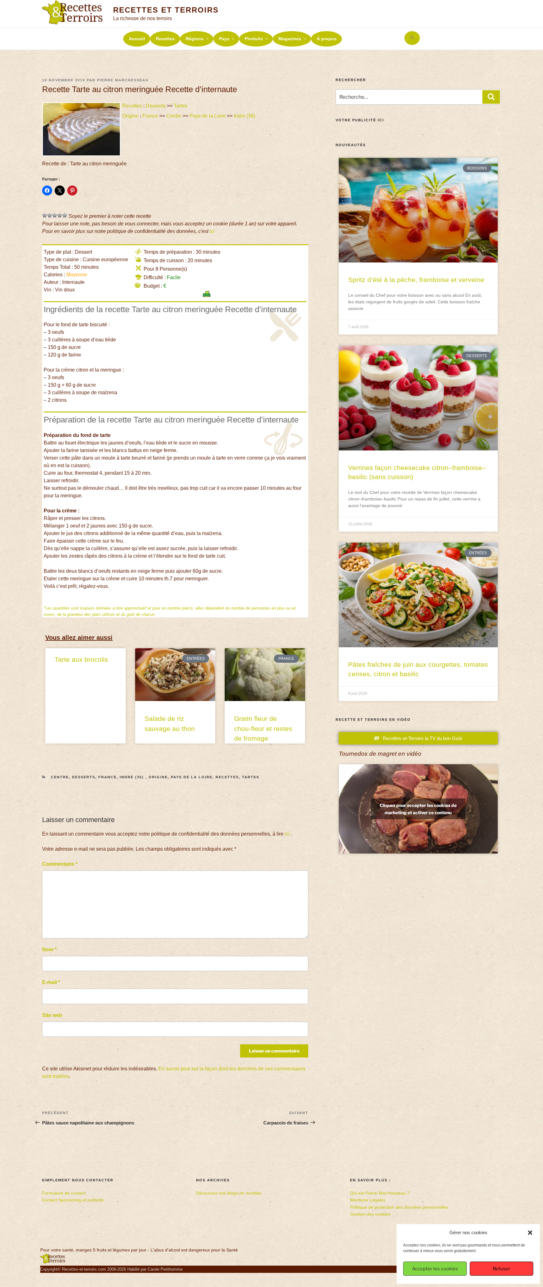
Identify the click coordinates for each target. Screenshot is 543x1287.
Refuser (501, 1269)
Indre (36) (245, 116)
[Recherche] (491, 96)
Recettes (165, 38)
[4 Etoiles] (59, 215)
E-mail (51, 982)
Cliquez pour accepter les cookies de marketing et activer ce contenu (418, 809)
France (150, 116)
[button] (530, 1232)
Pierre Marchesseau (123, 80)
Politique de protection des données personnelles (399, 1207)
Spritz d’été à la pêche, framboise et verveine (416, 279)
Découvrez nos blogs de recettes (228, 1193)
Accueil (137, 38)
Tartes (180, 105)
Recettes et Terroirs (165, 10)
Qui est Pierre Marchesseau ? (379, 1193)
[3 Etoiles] (54, 215)
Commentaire (59, 864)
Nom (49, 949)
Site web (52, 1015)
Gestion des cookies (370, 1214)
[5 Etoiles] (64, 215)
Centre (173, 116)
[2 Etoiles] (49, 215)
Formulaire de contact (63, 1193)
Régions (195, 38)
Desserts (156, 105)
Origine (130, 116)
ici (212, 231)
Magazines (289, 38)
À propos (327, 38)
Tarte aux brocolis (81, 659)
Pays (224, 38)
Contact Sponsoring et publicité (73, 1199)
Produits (254, 38)
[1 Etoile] (44, 215)
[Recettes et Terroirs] (52, 1262)
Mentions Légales (367, 1199)
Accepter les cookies (435, 1269)
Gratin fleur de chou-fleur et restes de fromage (263, 728)
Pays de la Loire (207, 116)
